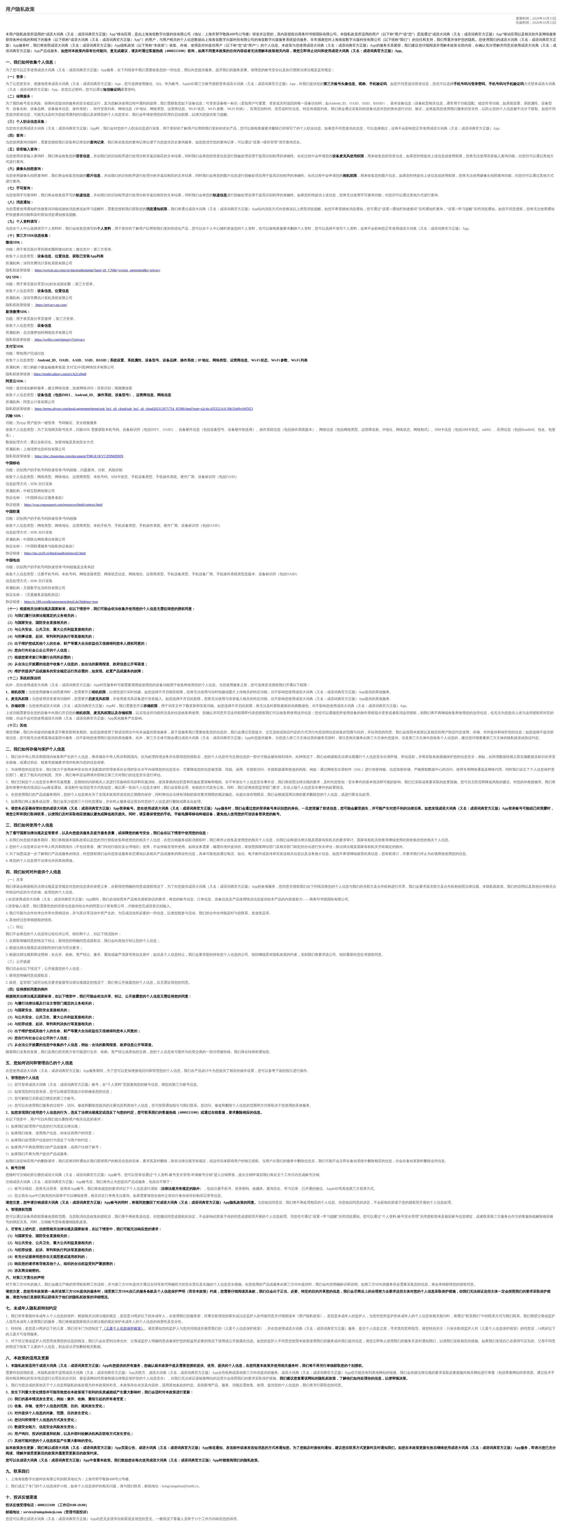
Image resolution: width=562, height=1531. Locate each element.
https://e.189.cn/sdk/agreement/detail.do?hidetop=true (61, 602)
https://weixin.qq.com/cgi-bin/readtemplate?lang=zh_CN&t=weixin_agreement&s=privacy (97, 270)
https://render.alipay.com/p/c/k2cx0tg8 (60, 374)
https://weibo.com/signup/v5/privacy (59, 339)
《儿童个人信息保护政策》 (123, 1328)
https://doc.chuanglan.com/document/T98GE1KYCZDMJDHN (79, 456)
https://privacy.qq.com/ (51, 305)
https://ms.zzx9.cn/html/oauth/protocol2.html (55, 553)
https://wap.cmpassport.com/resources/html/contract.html (63, 505)
